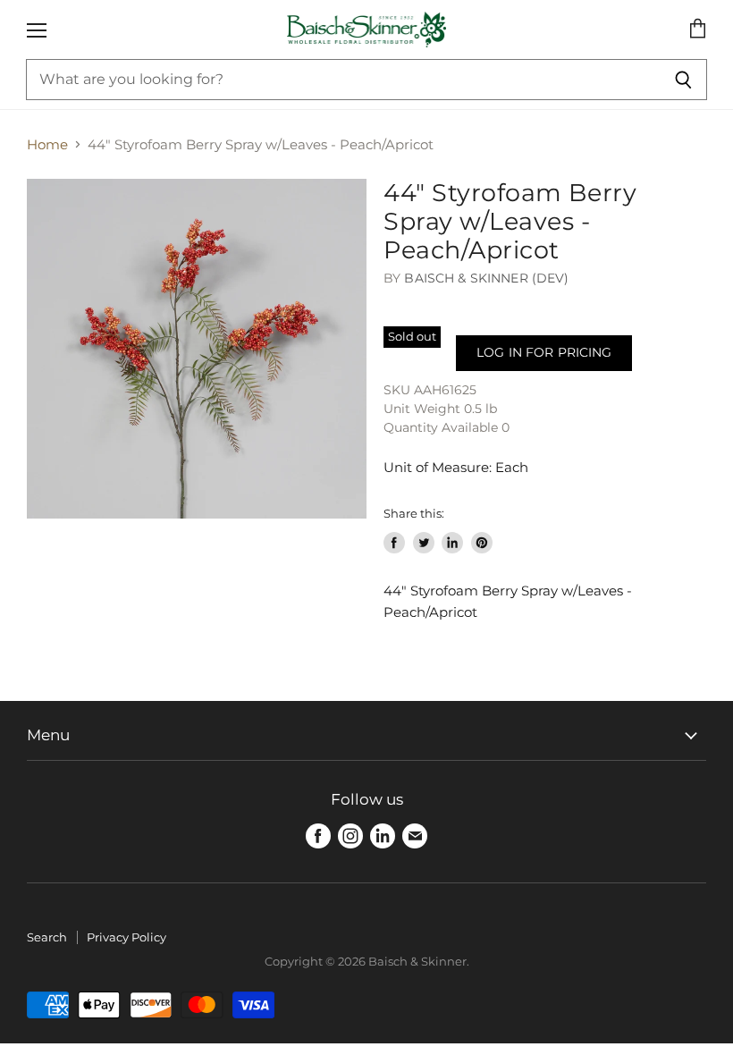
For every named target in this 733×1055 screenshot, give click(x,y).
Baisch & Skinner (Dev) (486, 278)
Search (47, 937)
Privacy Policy (126, 937)
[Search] (683, 79)
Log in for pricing (543, 352)
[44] (196, 349)
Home (47, 144)
